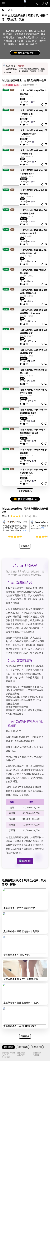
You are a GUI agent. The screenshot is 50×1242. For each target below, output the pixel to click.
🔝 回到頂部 (25, 860)
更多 (24, 530)
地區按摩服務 (23, 1047)
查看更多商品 (25, 490)
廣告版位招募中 (27, 52)
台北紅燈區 (6, 1057)
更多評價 (25, 546)
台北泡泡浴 (21, 1055)
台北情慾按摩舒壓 (8, 1053)
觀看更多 (25, 1036)
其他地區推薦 (37, 1047)
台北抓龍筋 (37, 1053)
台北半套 (5, 1055)
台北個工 (36, 1055)
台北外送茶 (21, 1053)
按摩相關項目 (8, 1047)
